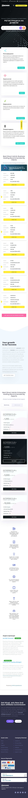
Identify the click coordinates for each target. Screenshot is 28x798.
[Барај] (24, 28)
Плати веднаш (20, 118)
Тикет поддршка (20, 143)
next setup (14, 432)
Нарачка (22, 93)
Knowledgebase (4, 749)
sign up (10, 721)
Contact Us (17, 740)
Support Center (18, 752)
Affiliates (17, 747)
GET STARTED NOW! (8, 375)
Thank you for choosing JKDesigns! (12, 662)
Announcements (18, 749)
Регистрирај (21, 67)
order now (14, 184)
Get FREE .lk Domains (8, 638)
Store (2, 740)
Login (2, 743)
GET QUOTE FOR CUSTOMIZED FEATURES (14, 315)
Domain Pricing (4, 747)
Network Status (4, 752)
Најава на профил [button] (21, 5)
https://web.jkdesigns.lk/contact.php (12, 675)
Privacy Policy (18, 743)
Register (3, 745)
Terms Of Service (19, 745)
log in (18, 721)
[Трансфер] (20, 28)
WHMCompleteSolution (17, 685)
